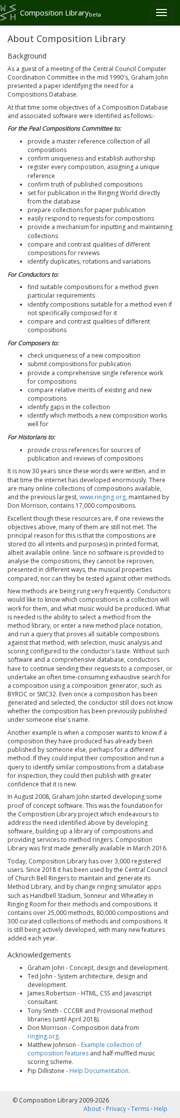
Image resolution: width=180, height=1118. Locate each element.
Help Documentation (99, 1070)
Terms (140, 1108)
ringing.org (43, 1036)
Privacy (116, 1108)
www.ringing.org (103, 497)
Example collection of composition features (85, 1048)
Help (161, 1108)
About (92, 1108)
